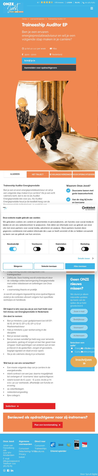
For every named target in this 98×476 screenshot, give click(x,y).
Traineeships (91, 348)
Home (24, 19)
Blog (77, 2)
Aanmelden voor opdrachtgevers (40, 68)
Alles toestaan (80, 266)
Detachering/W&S (27, 451)
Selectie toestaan (49, 266)
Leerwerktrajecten (37, 19)
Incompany (90, 352)
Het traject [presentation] (38, 174)
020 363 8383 (89, 2)
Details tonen (84, 258)
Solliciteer (11, 406)
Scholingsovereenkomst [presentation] (61, 174)
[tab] (14, 175)
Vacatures (39, 451)
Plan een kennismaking (45, 425)
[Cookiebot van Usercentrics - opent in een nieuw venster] (84, 208)
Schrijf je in (29, 60)
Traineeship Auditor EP (57, 19)
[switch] (37, 249)
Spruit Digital (91, 474)
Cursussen (80, 352)
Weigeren (18, 266)
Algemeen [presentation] (15, 174)
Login (69, 2)
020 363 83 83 (9, 464)
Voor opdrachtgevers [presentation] (84, 174)
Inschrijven (84, 359)
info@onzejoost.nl (11, 461)
